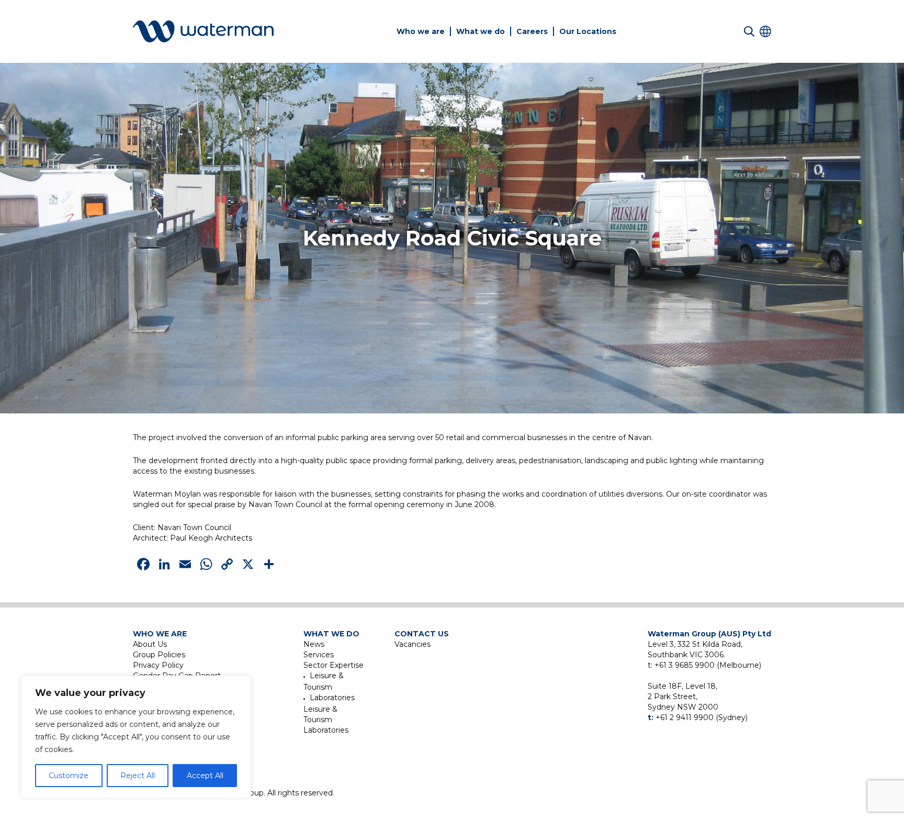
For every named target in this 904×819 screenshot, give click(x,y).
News (313, 644)
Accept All (205, 775)
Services (318, 654)
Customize (68, 775)
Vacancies (412, 644)
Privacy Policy (158, 665)
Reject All (137, 775)
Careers (532, 31)
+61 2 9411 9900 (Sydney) (702, 717)
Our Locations (587, 31)
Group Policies (159, 654)
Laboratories (332, 697)
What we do (480, 31)
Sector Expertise (333, 665)
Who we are (421, 31)
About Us (150, 644)
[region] (136, 737)
